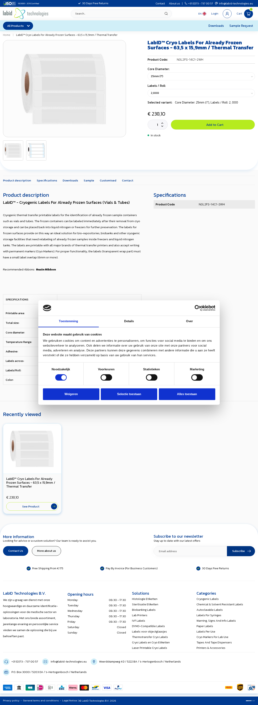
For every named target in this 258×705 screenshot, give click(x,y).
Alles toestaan (187, 394)
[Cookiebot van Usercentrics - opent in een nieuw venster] (197, 308)
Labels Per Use (206, 631)
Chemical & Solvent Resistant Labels (220, 604)
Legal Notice (69, 700)
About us (174, 3)
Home (6, 35)
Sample (89, 180)
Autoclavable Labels (210, 610)
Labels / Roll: (157, 85)
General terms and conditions (41, 700)
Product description (17, 180)
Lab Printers (139, 615)
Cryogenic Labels (208, 599)
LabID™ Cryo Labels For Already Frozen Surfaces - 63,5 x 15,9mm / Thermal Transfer (67, 35)
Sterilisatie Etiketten (145, 604)
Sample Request (241, 25)
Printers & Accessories (211, 648)
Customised (108, 180)
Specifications (47, 180)
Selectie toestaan (129, 394)
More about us (46, 551)
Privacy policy (11, 700)
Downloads (216, 25)
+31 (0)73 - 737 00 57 (200, 3)
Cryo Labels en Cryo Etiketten (151, 642)
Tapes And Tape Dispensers (214, 642)
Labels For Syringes (209, 615)
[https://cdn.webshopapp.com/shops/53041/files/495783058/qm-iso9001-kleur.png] (251, 687)
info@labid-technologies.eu (236, 3)
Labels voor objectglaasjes (149, 631)
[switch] (106, 377)
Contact (160, 3)
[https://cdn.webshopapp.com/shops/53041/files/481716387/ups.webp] (240, 687)
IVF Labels (138, 621)
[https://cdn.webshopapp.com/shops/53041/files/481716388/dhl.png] (228, 687)
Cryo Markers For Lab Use (212, 637)
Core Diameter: (159, 69)
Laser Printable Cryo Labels (149, 648)
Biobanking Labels (144, 610)
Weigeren (71, 394)
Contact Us (15, 551)
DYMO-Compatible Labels (148, 626)
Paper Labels (205, 626)
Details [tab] (129, 321)
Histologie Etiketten (144, 599)
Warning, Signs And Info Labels (216, 621)
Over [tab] (189, 321)
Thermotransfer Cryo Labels (150, 637)
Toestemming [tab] (68, 321)
